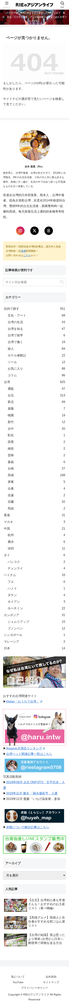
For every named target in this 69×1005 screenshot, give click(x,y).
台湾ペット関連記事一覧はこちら (29, 754)
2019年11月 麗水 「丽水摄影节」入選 (32, 793)
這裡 (23, 250)
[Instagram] (20, 231)
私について (18, 976)
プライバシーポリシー (34, 987)
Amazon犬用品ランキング (24, 748)
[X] (34, 231)
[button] (61, 282)
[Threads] (48, 231)
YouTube (18, 982)
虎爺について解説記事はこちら (27, 827)
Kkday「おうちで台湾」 (22, 701)
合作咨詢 (51, 976)
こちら (27, 255)
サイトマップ (51, 982)
